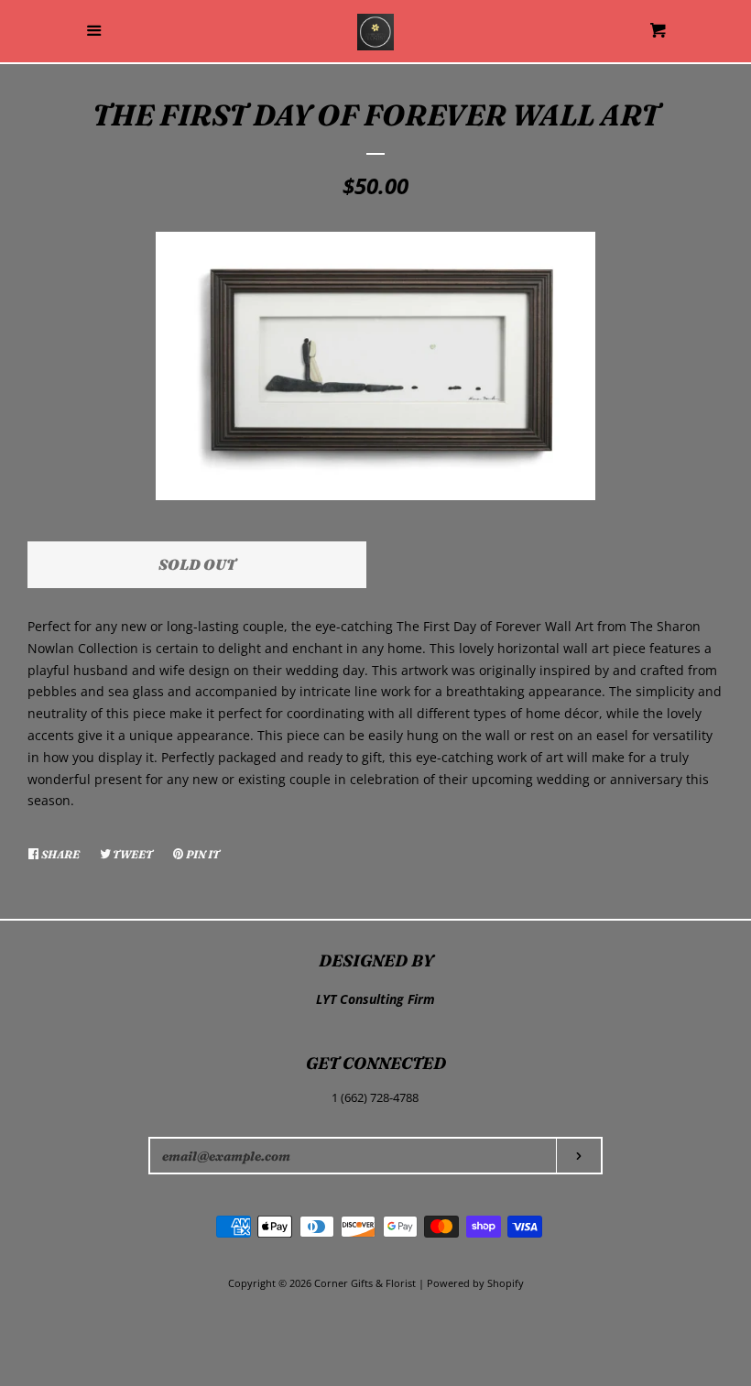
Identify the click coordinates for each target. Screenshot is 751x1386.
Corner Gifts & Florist (366, 1283)
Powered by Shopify (475, 1283)
